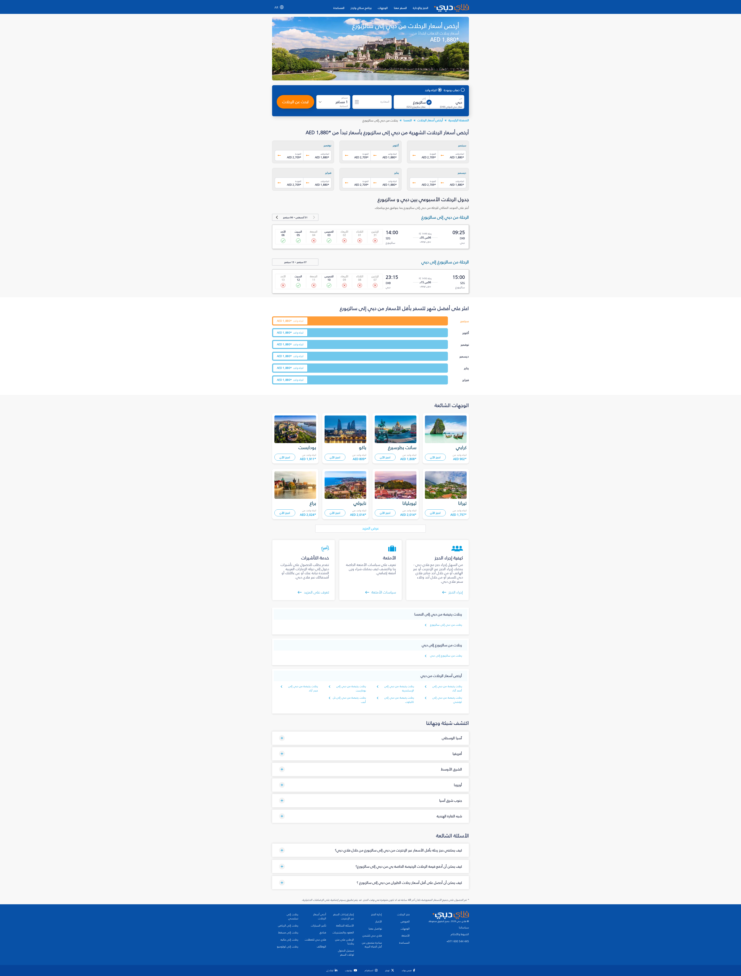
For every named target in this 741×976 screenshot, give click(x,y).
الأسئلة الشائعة (345, 926)
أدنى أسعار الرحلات (319, 916)
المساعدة (338, 8)
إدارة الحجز (376, 914)
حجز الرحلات (403, 914)
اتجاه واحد (431, 90)
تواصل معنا (375, 929)
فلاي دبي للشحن (372, 936)
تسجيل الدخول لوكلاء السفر (346, 953)
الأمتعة (406, 936)
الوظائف (321, 947)
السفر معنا (400, 8)
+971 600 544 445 (458, 941)
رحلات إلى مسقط (288, 933)
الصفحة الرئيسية (458, 120)
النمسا (407, 120)
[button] (370, 738)
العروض (405, 922)
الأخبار (378, 922)
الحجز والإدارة (420, 8)
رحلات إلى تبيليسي (292, 916)
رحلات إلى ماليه (289, 940)
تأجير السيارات (318, 926)
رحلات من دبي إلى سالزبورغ (446, 625)
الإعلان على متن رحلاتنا (344, 942)
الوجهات (383, 8)
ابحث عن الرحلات (295, 102)
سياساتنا (464, 928)
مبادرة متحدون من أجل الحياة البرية (372, 945)
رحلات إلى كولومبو (287, 947)
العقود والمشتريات (343, 933)
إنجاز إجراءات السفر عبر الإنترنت (343, 916)
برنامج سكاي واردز (361, 8)
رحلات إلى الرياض (288, 926)
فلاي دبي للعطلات (315, 940)
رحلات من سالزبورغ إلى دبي (446, 656)
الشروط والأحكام (460, 934)
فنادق (323, 933)
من (460, 98)
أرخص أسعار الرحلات (430, 120)
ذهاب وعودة (452, 90)
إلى (424, 98)
